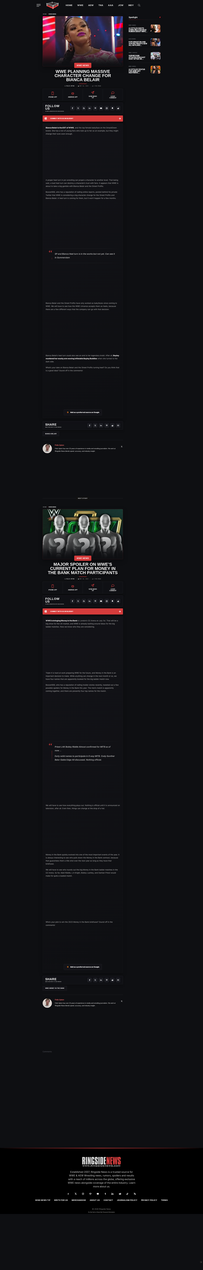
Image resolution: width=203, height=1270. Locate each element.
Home (69, 5)
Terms (164, 1200)
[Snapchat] (112, 108)
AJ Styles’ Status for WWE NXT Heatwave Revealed (137, 71)
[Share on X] (95, 425)
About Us (95, 1200)
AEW (91, 5)
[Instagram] (106, 108)
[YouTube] (101, 108)
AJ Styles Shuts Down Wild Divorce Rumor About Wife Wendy (138, 29)
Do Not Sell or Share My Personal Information (101, 1212)
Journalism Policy (127, 1200)
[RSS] (134, 1193)
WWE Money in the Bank (54, 988)
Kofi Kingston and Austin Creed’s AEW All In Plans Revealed (138, 43)
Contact (108, 1200)
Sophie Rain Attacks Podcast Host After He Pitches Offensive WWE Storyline (137, 57)
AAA (110, 5)
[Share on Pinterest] (106, 425)
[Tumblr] (105, 1193)
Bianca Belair (50, 434)
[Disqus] (83, 1087)
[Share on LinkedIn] (101, 425)
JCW (120, 5)
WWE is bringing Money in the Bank (61, 621)
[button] (139, 5)
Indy (131, 5)
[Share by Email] (118, 425)
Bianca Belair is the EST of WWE (60, 128)
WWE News (52, 14)
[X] (78, 108)
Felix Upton (70, 86)
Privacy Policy (149, 1200)
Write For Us (61, 1200)
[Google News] (84, 108)
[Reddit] (118, 108)
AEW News (132, 38)
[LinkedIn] (89, 108)
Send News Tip (42, 1200)
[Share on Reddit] (112, 425)
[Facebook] (72, 108)
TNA (100, 5)
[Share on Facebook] (89, 425)
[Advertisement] (61, 285)
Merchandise (79, 1200)
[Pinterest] (95, 108)
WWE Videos (133, 52)
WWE (80, 5)
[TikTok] (127, 1193)
